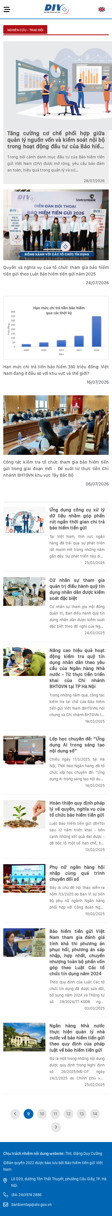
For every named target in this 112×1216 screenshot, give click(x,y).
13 (81, 1113)
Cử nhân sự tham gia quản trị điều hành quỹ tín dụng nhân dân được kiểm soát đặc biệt (77, 589)
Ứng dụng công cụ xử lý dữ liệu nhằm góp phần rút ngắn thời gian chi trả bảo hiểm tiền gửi (77, 518)
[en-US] (102, 9)
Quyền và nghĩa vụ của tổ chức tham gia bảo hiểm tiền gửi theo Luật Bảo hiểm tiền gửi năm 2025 (56, 271)
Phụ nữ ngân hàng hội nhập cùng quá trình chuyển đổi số (77, 873)
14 (95, 1113)
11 (55, 1113)
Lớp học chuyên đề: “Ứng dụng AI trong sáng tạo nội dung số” (77, 745)
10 (42, 1113)
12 (68, 1113)
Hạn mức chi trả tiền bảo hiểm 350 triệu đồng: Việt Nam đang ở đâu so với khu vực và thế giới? (56, 370)
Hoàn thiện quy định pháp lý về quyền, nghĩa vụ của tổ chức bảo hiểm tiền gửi (77, 809)
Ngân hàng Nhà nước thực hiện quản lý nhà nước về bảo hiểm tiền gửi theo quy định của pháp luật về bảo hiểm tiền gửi (77, 1037)
